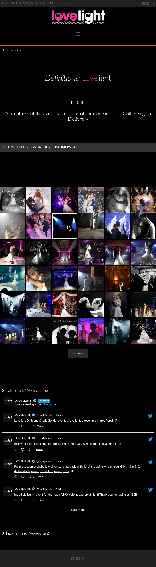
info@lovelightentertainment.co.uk (58, 3)
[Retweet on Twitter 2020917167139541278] (24, 501)
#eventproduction (42, 471)
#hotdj (96, 444)
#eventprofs (91, 420)
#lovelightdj (74, 420)
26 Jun (59, 415)
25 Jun (59, 438)
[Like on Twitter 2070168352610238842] (31, 450)
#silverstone (22, 471)
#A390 (63, 494)
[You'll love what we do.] (78, 17)
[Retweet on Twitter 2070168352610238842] (24, 450)
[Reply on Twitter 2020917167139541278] (16, 501)
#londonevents (57, 420)
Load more (78, 353)
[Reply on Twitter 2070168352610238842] (16, 450)
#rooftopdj (106, 420)
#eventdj (86, 444)
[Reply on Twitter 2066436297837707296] (16, 477)
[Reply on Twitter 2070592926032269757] (16, 427)
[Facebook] (143, 3)
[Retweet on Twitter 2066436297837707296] (24, 477)
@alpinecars (75, 494)
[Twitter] (147, 3)
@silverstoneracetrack (62, 466)
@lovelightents (44, 415)
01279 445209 (20, 3)
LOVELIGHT (22, 415)
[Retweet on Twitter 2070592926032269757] (24, 427)
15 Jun (59, 461)
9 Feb (59, 489)
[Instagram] (152, 3)
